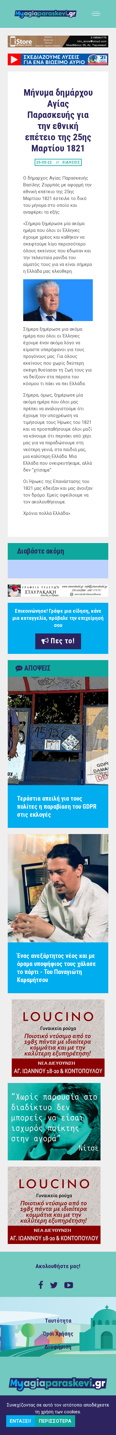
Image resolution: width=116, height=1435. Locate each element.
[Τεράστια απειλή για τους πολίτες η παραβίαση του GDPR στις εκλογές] (58, 731)
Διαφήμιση (58, 1346)
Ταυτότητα (58, 1320)
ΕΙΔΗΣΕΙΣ (71, 162)
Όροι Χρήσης (58, 1333)
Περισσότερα (55, 1421)
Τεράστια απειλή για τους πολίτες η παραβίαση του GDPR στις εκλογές (57, 806)
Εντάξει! (20, 1421)
